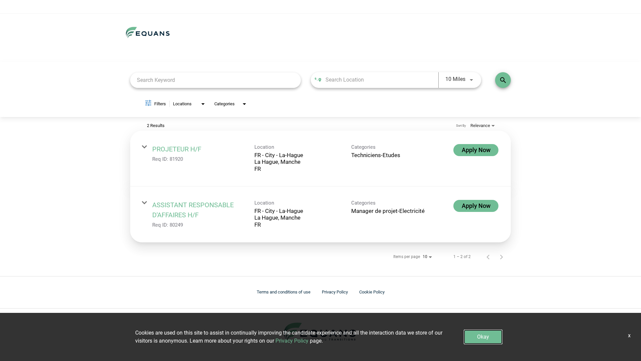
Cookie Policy (372, 291)
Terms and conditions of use (283, 291)
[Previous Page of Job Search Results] (488, 256)
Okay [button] (483, 337)
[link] (320, 159)
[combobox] (215, 80)
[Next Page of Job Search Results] (501, 256)
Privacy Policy (335, 291)
